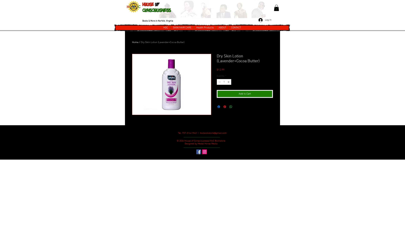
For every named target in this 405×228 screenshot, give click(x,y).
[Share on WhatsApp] (231, 107)
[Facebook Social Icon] (198, 151)
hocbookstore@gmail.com (213, 133)
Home (135, 42)
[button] (276, 8)
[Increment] (229, 82)
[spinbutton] (224, 82)
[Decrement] (219, 82)
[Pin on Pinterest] (225, 107)
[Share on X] (237, 107)
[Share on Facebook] (219, 107)
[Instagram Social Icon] (204, 151)
